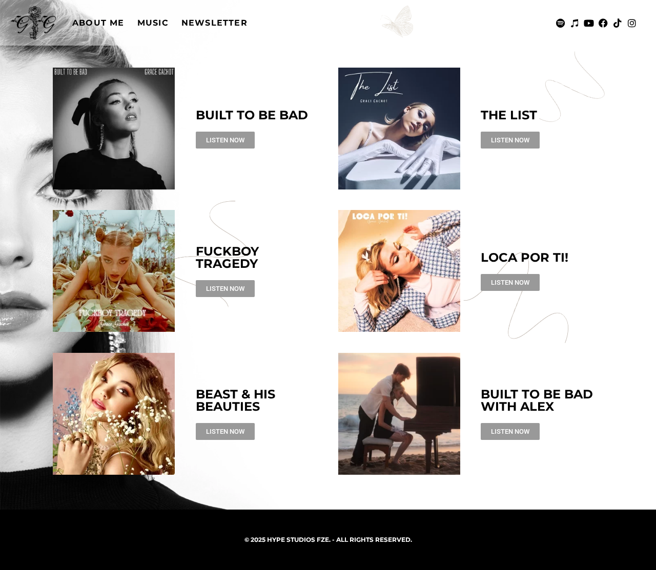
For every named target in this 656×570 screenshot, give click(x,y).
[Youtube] (588, 23)
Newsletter (214, 23)
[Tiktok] (617, 23)
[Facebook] (603, 23)
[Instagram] (632, 23)
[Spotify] (560, 23)
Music (153, 23)
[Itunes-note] (574, 23)
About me (98, 23)
